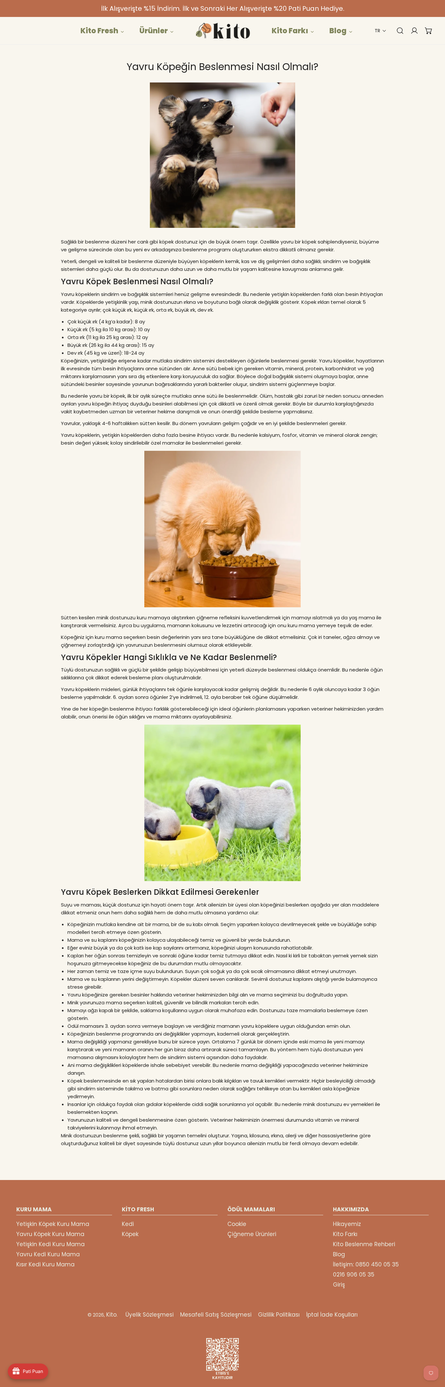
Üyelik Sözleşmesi (149, 1314)
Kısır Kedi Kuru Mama (45, 1264)
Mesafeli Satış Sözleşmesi (215, 1314)
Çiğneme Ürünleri (251, 1234)
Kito (111, 1315)
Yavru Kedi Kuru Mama (48, 1254)
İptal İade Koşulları (332, 1314)
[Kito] (222, 30)
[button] (380, 31)
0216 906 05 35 (353, 1274)
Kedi (128, 1224)
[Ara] (397, 30)
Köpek (130, 1234)
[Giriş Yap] (411, 30)
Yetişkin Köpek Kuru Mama (52, 1224)
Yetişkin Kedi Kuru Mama (50, 1244)
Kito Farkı (345, 1234)
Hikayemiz (347, 1224)
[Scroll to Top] (433, 1352)
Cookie (236, 1224)
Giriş (339, 1285)
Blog (339, 1254)
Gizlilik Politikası (279, 1314)
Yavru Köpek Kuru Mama (50, 1234)
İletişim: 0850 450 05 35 (366, 1264)
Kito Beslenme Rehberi (364, 1244)
